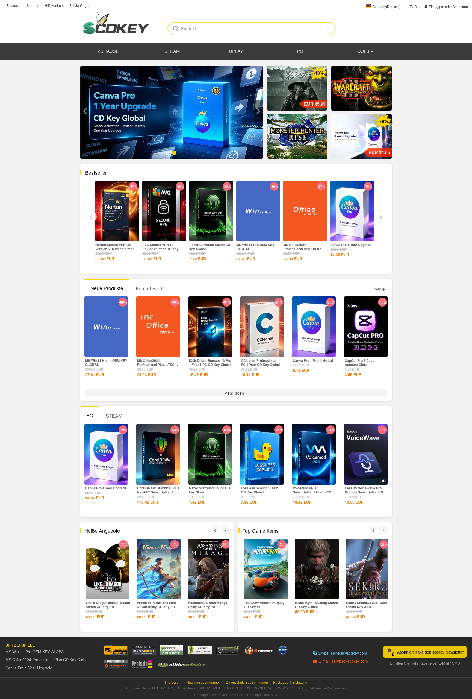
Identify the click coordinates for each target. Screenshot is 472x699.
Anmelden (460, 6)
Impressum (173, 682)
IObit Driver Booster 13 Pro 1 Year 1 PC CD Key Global (210, 362)
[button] (84, 111)
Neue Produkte (106, 287)
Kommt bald (149, 288)
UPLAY (236, 51)
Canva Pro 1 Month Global (313, 360)
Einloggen (436, 6)
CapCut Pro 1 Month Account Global (345, 246)
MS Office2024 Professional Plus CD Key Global (256, 248)
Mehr (377, 289)
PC (300, 51)
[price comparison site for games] (228, 650)
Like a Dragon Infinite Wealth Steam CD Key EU (210, 604)
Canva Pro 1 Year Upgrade (303, 244)
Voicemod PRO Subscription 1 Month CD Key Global (312, 492)
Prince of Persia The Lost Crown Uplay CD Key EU (105, 604)
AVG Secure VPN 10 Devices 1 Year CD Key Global (113, 248)
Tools (362, 51)
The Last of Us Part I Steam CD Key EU (367, 604)
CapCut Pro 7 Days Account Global (359, 362)
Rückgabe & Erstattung (290, 682)
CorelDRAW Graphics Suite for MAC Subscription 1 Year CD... (158, 492)
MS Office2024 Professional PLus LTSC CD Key (156, 364)
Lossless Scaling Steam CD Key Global (259, 490)
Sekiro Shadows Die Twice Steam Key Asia (315, 604)
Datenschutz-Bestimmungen (247, 682)
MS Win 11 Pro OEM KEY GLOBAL (208, 246)
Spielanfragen (79, 5)
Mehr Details (117, 236)
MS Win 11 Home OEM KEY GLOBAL (106, 362)
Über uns (32, 5)
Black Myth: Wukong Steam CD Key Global (265, 604)
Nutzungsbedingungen (204, 682)
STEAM (172, 51)
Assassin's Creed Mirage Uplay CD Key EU (156, 604)
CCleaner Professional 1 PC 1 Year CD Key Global (260, 362)
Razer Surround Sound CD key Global (162, 246)
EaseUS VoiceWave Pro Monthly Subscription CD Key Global (364, 492)
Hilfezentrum (54, 5)
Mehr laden (234, 393)
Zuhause (13, 5)
